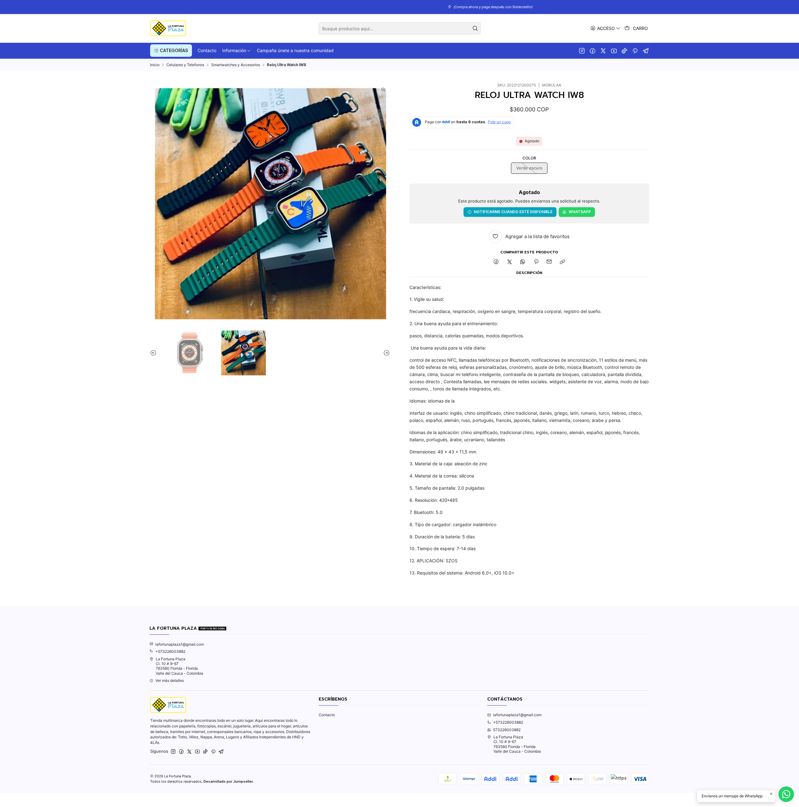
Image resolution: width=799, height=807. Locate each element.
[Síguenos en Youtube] (613, 50)
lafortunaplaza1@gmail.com (179, 644)
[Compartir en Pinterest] (536, 262)
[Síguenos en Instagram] (582, 50)
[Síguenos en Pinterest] (635, 50)
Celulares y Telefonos (185, 65)
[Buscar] (475, 28)
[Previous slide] (154, 353)
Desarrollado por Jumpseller (228, 781)
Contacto (327, 714)
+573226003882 (170, 651)
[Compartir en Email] (549, 262)
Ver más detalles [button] (169, 680)
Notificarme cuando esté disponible (513, 211)
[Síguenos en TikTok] (624, 50)
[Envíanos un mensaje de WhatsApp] (786, 794)
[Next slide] (385, 353)
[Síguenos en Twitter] (603, 50)
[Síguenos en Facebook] (592, 50)
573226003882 (507, 729)
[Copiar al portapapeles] (562, 262)
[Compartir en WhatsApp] (522, 262)
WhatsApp (580, 211)
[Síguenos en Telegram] (646, 50)
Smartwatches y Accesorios (235, 65)
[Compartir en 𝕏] (509, 262)
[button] (171, 50)
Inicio (154, 65)
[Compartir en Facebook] (496, 262)
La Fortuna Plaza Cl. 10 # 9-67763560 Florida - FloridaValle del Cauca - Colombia (179, 666)
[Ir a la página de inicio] (168, 28)
